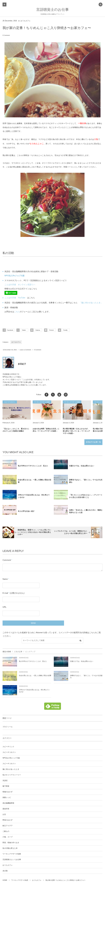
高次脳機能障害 (8, 803)
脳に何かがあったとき (11, 769)
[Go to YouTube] (59, 395)
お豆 (4, 814)
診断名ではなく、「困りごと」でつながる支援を (85, 481)
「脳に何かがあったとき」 (90, 303)
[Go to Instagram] (66, 395)
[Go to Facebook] (46, 395)
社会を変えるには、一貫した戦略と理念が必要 (34, 481)
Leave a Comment (25, 350)
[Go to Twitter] (53, 395)
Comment (7, 560)
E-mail (5, 593)
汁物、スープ (8, 837)
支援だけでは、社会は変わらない (81, 466)
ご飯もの (6, 831)
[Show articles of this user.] (8, 362)
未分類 (5, 871)
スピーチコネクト (9, 752)
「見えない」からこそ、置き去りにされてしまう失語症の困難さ (16, 430)
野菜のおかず (8, 820)
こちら (17, 312)
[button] (100, 5)
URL (4, 607)
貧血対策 (6, 809)
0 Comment (6, 35)
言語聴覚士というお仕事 (12, 859)
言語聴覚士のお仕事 (52, 10)
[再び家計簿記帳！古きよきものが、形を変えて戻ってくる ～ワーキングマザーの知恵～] (77, 410)
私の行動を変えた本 (10, 848)
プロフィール (8, 727)
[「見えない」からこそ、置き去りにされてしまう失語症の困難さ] (17, 410)
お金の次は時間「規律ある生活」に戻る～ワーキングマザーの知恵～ (46, 430)
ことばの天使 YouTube (14, 298)
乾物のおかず (8, 792)
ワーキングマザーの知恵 (12, 854)
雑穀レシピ (7, 797)
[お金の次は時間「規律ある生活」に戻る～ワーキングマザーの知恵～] (47, 410)
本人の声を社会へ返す (26, 511)
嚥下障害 (6, 786)
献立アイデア (8, 826)
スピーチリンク (8, 747)
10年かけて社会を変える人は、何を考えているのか (34, 496)
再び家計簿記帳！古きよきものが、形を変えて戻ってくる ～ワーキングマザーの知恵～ (76, 431)
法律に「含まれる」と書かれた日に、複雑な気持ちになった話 (85, 511)
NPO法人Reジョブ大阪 (11, 758)
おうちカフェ (25, 21)
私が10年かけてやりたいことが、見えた (33, 466)
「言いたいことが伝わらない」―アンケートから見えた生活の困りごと (85, 496)
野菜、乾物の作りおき (11, 843)
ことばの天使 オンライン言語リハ (19, 284)
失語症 (5, 780)
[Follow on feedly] (52, 708)
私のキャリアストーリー (12, 775)
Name (5, 579)
